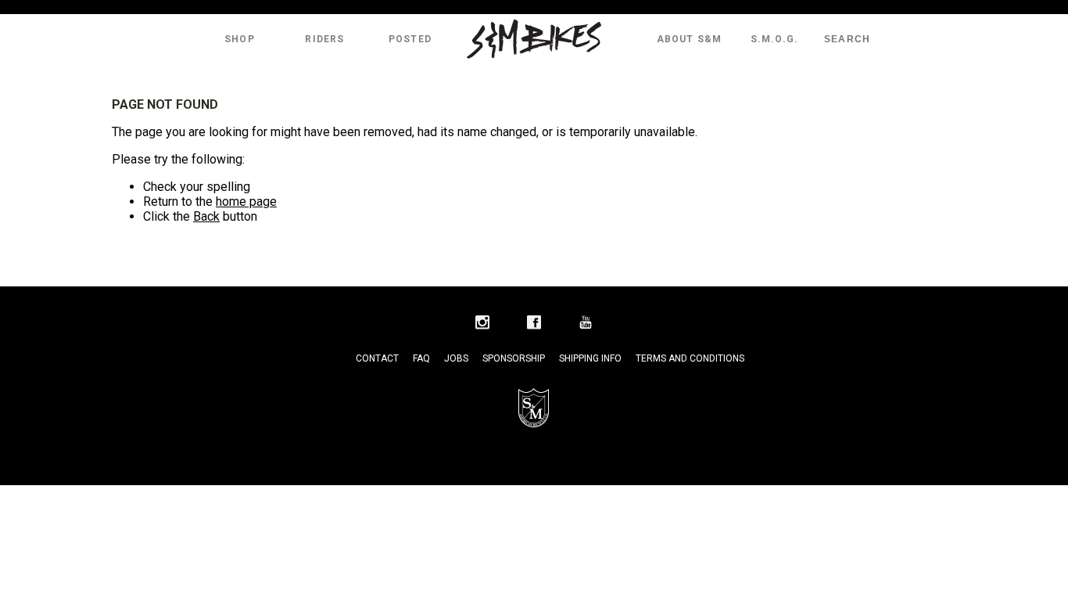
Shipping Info (590, 358)
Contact (377, 358)
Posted (410, 39)
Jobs (456, 358)
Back (206, 216)
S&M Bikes (534, 39)
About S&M (689, 39)
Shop (239, 39)
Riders (324, 39)
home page (246, 201)
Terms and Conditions (690, 358)
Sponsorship (513, 358)
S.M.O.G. (775, 39)
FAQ (421, 358)
